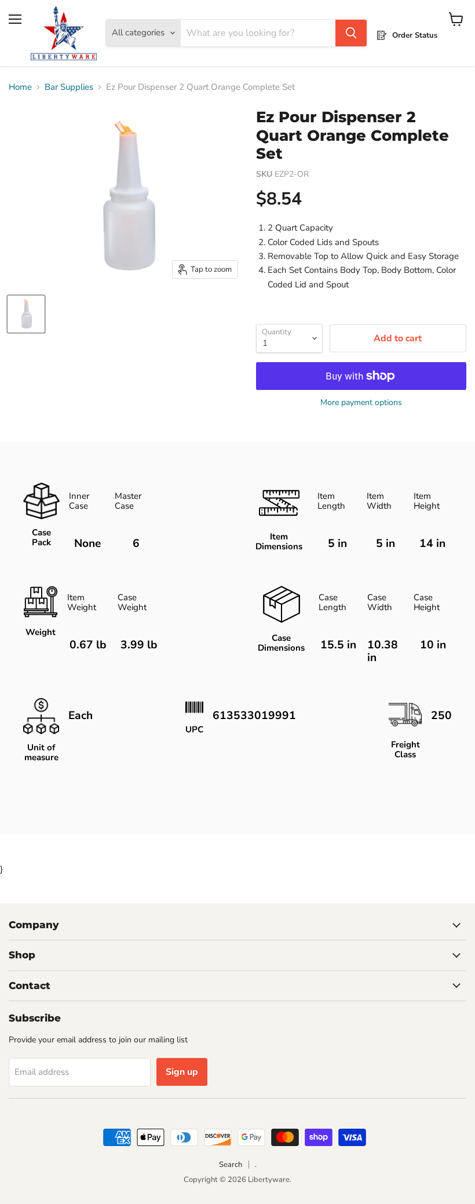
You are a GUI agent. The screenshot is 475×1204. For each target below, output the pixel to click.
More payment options (361, 402)
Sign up (182, 1072)
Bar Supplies (69, 87)
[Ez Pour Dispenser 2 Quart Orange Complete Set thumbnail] (26, 314)
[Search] (351, 33)
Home (20, 87)
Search (230, 1164)
